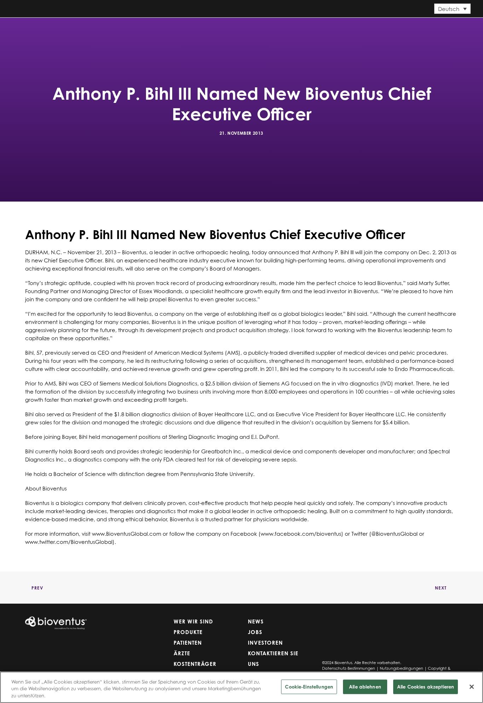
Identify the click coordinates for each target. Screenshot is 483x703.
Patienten (228, 33)
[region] (241, 687)
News (340, 33)
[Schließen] (471, 687)
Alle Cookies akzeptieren (425, 686)
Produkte (188, 33)
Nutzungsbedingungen (401, 668)
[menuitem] (144, 33)
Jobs (365, 33)
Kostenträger (302, 33)
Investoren (399, 33)
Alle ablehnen (365, 686)
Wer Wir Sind (142, 33)
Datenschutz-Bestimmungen (348, 668)
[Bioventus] (63, 33)
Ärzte (260, 33)
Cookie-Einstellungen (309, 686)
